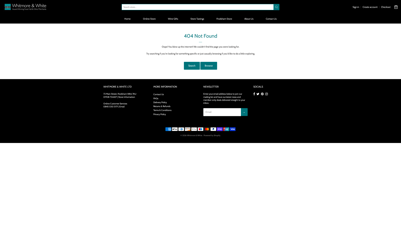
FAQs (155, 98)
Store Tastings (197, 18)
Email (122, 106)
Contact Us (271, 18)
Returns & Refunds (161, 106)
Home (127, 18)
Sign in (356, 7)
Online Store (149, 18)
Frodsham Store (224, 18)
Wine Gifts (173, 18)
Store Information (126, 97)
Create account (370, 7)
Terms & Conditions (162, 110)
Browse (209, 65)
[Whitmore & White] (25, 7)
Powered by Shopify (212, 135)
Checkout (386, 7)
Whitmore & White (195, 135)
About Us (248, 18)
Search (191, 65)
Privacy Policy (159, 114)
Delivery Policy (160, 102)
